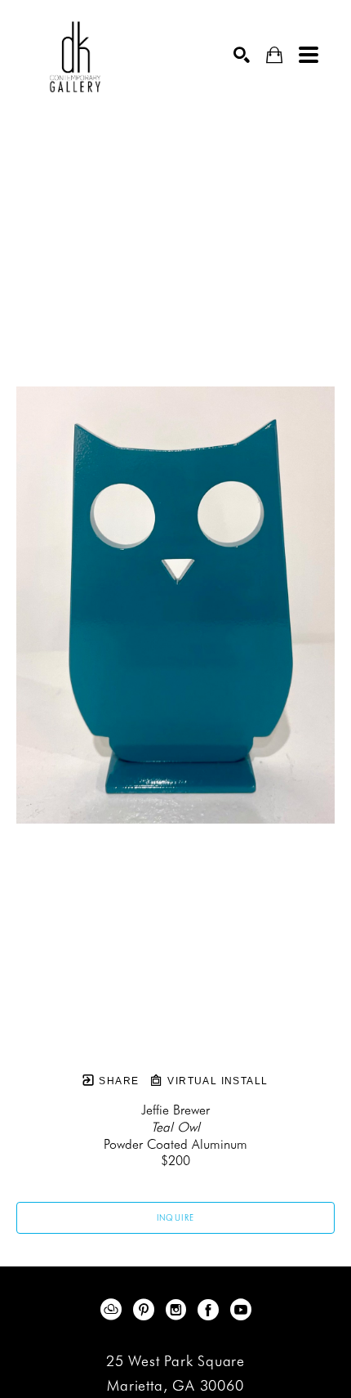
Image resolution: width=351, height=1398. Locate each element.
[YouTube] (240, 1309)
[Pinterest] (146, 1309)
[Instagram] (179, 1309)
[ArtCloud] (113, 1309)
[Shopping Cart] (274, 55)
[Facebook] (211, 1309)
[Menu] (308, 55)
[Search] (241, 55)
